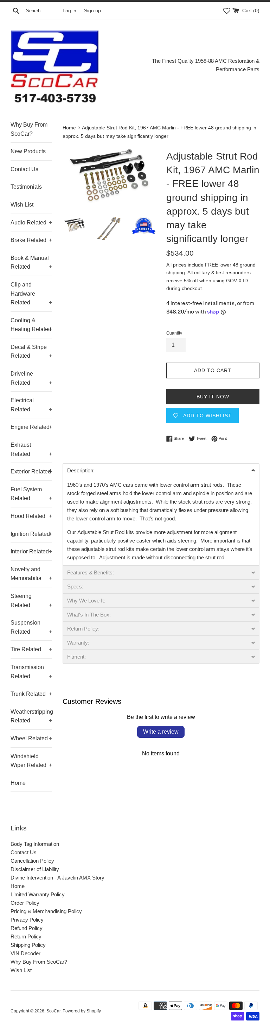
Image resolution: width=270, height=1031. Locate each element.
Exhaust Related (31, 449)
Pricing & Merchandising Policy (46, 911)
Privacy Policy (27, 920)
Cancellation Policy (32, 861)
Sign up (92, 10)
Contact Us (24, 169)
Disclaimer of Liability (35, 869)
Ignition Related (31, 534)
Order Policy (25, 903)
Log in (69, 10)
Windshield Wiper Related (31, 760)
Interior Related (31, 551)
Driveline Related (31, 378)
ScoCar (53, 1011)
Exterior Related (31, 471)
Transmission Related (31, 671)
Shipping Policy (28, 945)
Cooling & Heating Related (31, 324)
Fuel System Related (31, 493)
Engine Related (31, 427)
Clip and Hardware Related (31, 293)
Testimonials (26, 187)
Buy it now (213, 396)
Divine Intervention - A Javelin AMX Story (57, 878)
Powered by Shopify (82, 1011)
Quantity (174, 333)
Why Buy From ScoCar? (29, 129)
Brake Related (31, 240)
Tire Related (31, 649)
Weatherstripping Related (31, 716)
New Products (28, 151)
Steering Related (31, 600)
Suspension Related (31, 627)
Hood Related (31, 516)
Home (18, 783)
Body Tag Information (35, 844)
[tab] (161, 470)
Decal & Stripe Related (31, 351)
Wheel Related (31, 738)
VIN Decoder (25, 953)
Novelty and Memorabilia (31, 573)
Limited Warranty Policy (38, 894)
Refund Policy (27, 928)
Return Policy (26, 936)
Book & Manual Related (31, 262)
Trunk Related (31, 694)
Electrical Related (31, 404)
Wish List (22, 205)
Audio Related (31, 222)
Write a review (161, 732)
